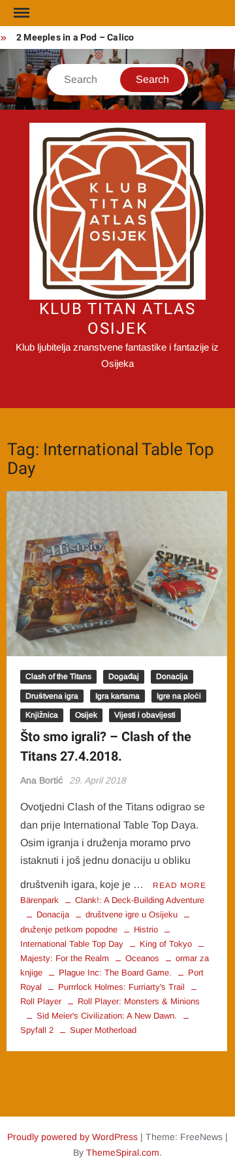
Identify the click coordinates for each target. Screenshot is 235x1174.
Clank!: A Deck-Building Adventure (139, 900)
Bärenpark (39, 900)
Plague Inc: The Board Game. (115, 972)
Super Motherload (103, 1030)
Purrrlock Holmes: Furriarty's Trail (121, 987)
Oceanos (142, 958)
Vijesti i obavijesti (145, 715)
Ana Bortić (41, 780)
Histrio (146, 929)
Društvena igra (51, 696)
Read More (179, 885)
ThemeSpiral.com (122, 1152)
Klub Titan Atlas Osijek (117, 319)
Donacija (172, 676)
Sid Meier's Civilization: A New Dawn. (107, 1016)
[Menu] (20, 13)
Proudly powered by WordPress (72, 1137)
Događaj (123, 676)
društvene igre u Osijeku (132, 914)
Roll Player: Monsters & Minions (139, 1001)
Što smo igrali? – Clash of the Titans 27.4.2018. (105, 746)
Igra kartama (117, 696)
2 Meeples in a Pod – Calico (75, 37)
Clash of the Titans (58, 676)
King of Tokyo (166, 944)
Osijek (86, 715)
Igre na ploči (179, 696)
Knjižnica (41, 715)
